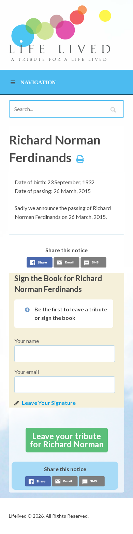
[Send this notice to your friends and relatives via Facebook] (40, 263)
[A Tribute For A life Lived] (60, 33)
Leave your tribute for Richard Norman (67, 440)
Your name (26, 341)
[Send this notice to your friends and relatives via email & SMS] (66, 263)
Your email (26, 371)
